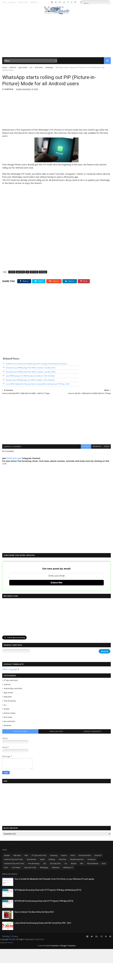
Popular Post (56, 731)
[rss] (71, 2)
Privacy (15, 936)
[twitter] (56, 2)
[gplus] (60, 2)
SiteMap (6, 936)
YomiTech (39, 939)
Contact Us (34, 2)
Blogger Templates (68, 945)
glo (44, 863)
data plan (8, 696)
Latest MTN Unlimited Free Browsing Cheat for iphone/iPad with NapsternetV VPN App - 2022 (37, 384)
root (6, 867)
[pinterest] (75, 2)
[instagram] (68, 2)
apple (42, 859)
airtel (73, 855)
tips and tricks (9, 721)
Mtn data (17, 855)
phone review (9, 713)
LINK (4, 463)
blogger (86, 446)
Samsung (53, 855)
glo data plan (55, 863)
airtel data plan (85, 855)
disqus (106, 446)
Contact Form (20, 731)
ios (31, 67)
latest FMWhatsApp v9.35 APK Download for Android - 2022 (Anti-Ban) (30, 376)
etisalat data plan (77, 859)
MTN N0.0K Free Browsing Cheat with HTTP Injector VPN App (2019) (44, 901)
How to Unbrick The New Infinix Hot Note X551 (34, 912)
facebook (97, 446)
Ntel (26, 855)
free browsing (9, 701)
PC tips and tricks (11, 680)
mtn (81, 863)
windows (7, 725)
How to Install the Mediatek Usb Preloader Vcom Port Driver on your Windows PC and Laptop (54, 879)
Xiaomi (64, 855)
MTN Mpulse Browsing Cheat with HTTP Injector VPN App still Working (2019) (48, 890)
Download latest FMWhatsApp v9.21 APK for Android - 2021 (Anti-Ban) (30, 380)
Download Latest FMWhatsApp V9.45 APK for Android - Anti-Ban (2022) (30, 368)
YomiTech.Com (13, 458)
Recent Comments (92, 731)
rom (104, 863)
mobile (6, 709)
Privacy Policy (23, 2)
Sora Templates (52, 945)
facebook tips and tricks (14, 863)
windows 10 (68, 867)
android (12, 67)
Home (4, 2)
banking (52, 859)
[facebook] (52, 2)
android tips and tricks (13, 688)
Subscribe (56, 582)
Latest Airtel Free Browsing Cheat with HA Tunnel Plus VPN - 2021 (43, 923)
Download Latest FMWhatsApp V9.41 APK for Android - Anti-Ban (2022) (30, 372)
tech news (39, 67)
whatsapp (49, 67)
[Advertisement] (56, 36)
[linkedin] (64, 2)
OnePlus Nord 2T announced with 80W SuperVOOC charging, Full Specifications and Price (36, 364)
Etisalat (7, 855)
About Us (12, 2)
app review (22, 67)
